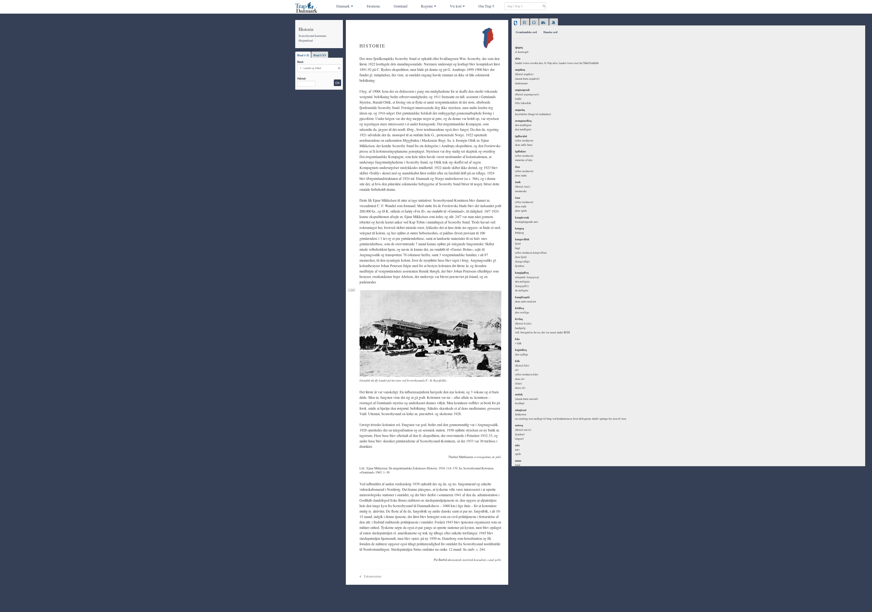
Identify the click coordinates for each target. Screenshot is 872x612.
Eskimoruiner (372, 576)
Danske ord (550, 32)
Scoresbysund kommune (312, 36)
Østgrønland (306, 40)
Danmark (343, 6)
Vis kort (455, 6)
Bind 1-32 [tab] (303, 55)
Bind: (300, 62)
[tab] (516, 22)
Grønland (400, 6)
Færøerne (373, 6)
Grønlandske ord (526, 32)
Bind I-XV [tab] (319, 55)
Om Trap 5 (486, 6)
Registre (427, 6)
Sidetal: (301, 78)
